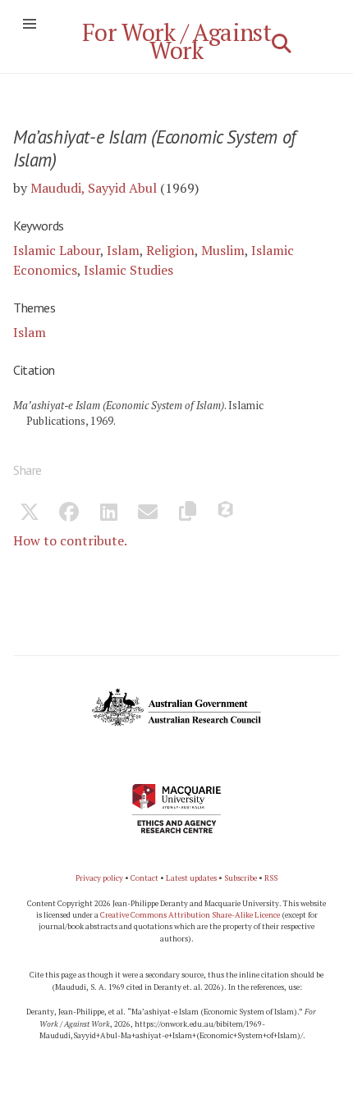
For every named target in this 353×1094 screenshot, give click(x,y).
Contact (144, 878)
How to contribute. (70, 540)
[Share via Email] (147, 514)
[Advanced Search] (281, 43)
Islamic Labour (56, 250)
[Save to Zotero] (226, 514)
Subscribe (240, 878)
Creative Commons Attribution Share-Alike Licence (190, 914)
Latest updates (191, 878)
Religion (170, 250)
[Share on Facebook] (69, 514)
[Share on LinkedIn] (108, 514)
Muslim (223, 250)
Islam (123, 250)
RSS (270, 878)
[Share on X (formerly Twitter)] (29, 514)
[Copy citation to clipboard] (187, 514)
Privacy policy (99, 878)
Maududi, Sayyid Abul (93, 188)
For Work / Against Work (177, 41)
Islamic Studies (128, 270)
